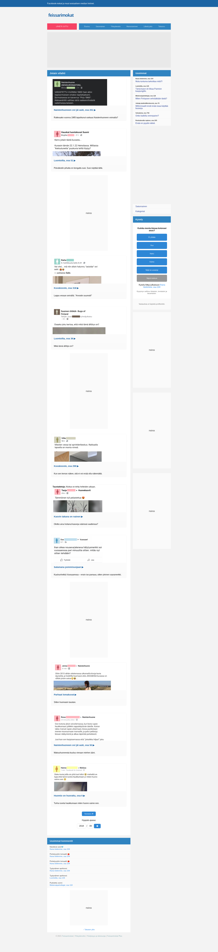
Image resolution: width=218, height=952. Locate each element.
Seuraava (88, 814)
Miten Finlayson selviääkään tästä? (151, 97)
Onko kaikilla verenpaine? (147, 114)
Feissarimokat (68, 936)
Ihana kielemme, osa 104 (60, 849)
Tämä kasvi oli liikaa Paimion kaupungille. (148, 88)
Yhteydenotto (115, 26)
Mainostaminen (132, 26)
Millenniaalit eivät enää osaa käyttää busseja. (151, 105)
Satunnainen (100, 26)
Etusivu (87, 26)
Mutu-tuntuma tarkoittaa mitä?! (148, 80)
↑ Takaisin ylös (89, 930)
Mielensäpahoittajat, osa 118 (61, 885)
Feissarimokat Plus (114, 936)
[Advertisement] (109, 50)
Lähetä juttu (62, 26)
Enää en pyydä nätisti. (146, 122)
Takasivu (161, 26)
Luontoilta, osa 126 (57, 878)
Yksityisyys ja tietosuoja (96, 936)
